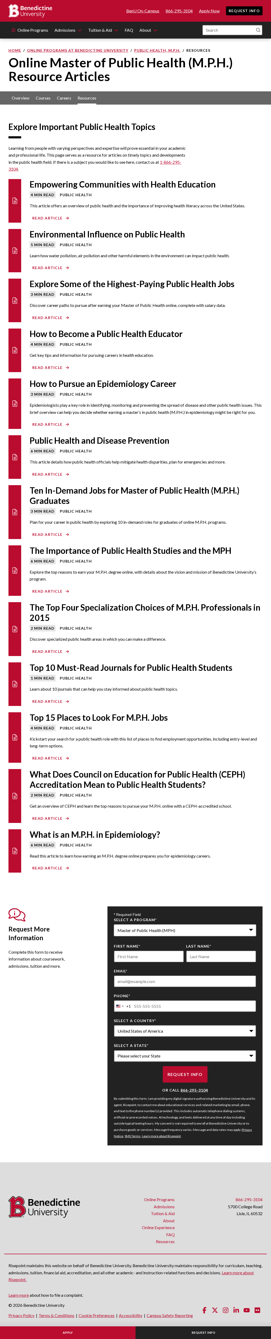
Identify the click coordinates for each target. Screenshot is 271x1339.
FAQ (129, 29)
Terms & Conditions (56, 1315)
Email (120, 971)
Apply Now (209, 10)
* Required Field (127, 914)
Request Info (244, 10)
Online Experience (158, 1227)
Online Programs (32, 29)
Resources (87, 97)
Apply (68, 1333)
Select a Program (135, 919)
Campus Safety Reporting (170, 1315)
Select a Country (135, 1020)
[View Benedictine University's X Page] (215, 1310)
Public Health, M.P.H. (157, 50)
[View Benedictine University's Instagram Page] (225, 1310)
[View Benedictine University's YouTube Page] (246, 1310)
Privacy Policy (21, 1315)
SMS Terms (133, 1136)
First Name (127, 946)
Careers (64, 97)
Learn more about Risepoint (161, 1136)
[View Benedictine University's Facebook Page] (204, 1310)
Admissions (65, 29)
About (145, 29)
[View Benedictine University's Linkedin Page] (236, 1310)
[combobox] (185, 930)
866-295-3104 (179, 10)
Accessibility (130, 1315)
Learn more (18, 1295)
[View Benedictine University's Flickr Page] (257, 1310)
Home (14, 50)
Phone (122, 996)
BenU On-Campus (142, 10)
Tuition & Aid (100, 29)
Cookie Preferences (97, 1315)
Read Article (47, 218)
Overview (20, 97)
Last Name (198, 946)
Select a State (131, 1045)
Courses (43, 97)
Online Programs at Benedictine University (77, 50)
